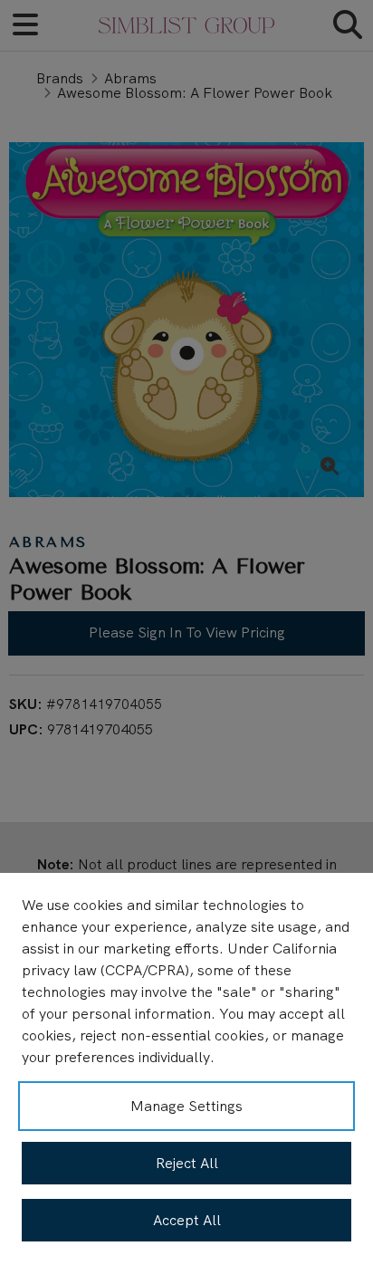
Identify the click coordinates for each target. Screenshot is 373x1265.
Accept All (187, 1220)
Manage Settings (186, 1106)
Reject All (187, 1163)
